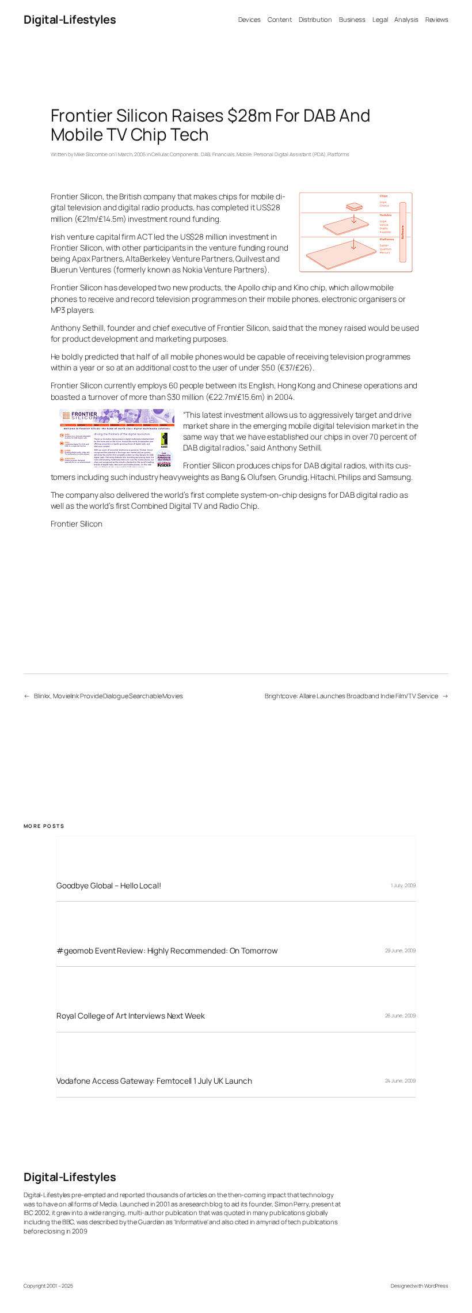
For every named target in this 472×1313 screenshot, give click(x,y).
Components (184, 154)
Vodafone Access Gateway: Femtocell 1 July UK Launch (154, 1080)
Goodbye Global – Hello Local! (108, 885)
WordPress (436, 1285)
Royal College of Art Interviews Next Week (130, 1015)
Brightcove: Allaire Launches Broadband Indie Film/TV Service (351, 695)
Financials (223, 154)
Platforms (338, 154)
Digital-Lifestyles (70, 19)
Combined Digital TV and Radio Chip (194, 505)
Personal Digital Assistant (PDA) (290, 154)
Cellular (159, 154)
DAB (205, 154)
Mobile (244, 154)
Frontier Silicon (76, 523)
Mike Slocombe (91, 154)
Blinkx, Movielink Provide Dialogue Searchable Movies (108, 695)
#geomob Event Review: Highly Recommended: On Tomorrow (167, 950)
